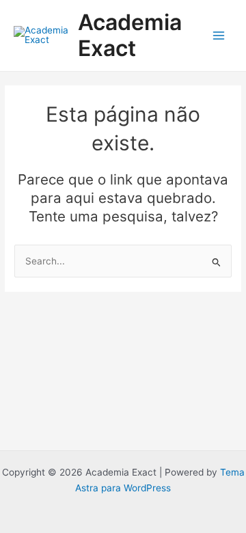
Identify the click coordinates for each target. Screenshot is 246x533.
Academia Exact (130, 35)
